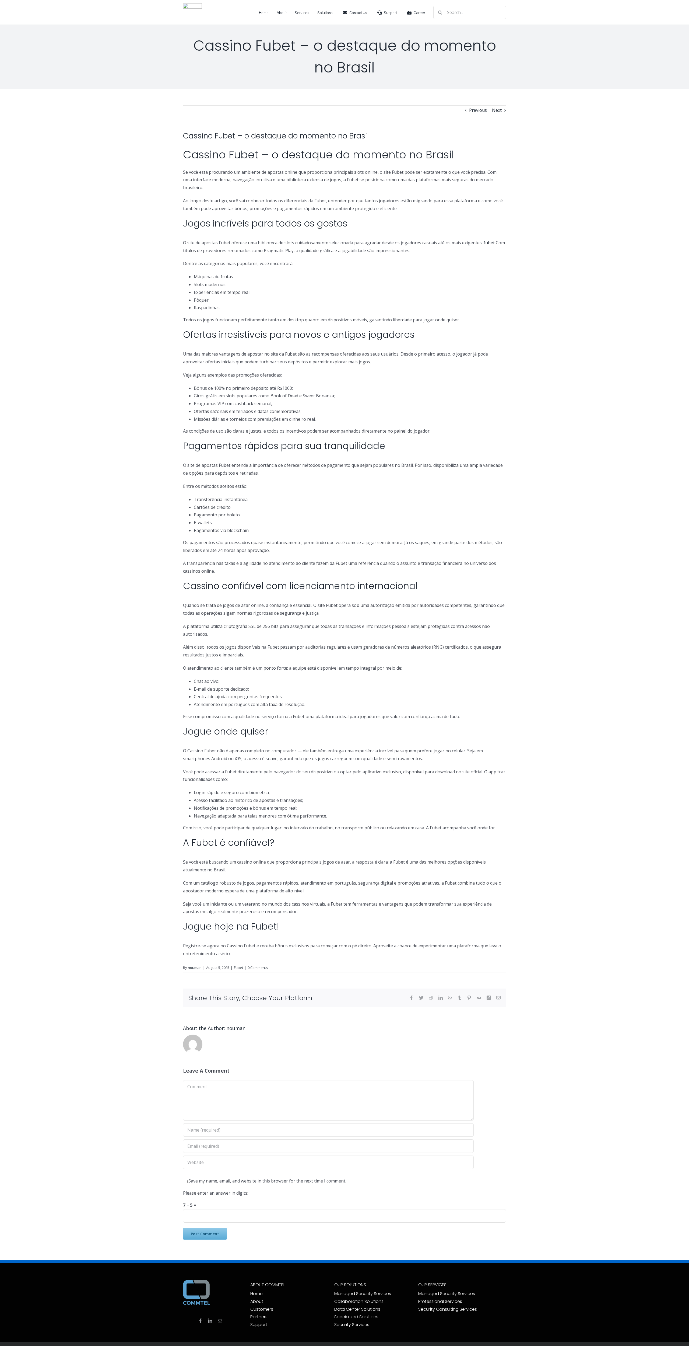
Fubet (238, 967)
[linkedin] (210, 1321)
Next (497, 110)
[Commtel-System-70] (192, 5)
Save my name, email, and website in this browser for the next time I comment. (267, 1181)
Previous (478, 110)
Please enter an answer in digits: (215, 1193)
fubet (489, 243)
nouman (195, 967)
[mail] (220, 1321)
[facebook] (200, 1321)
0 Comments (258, 967)
